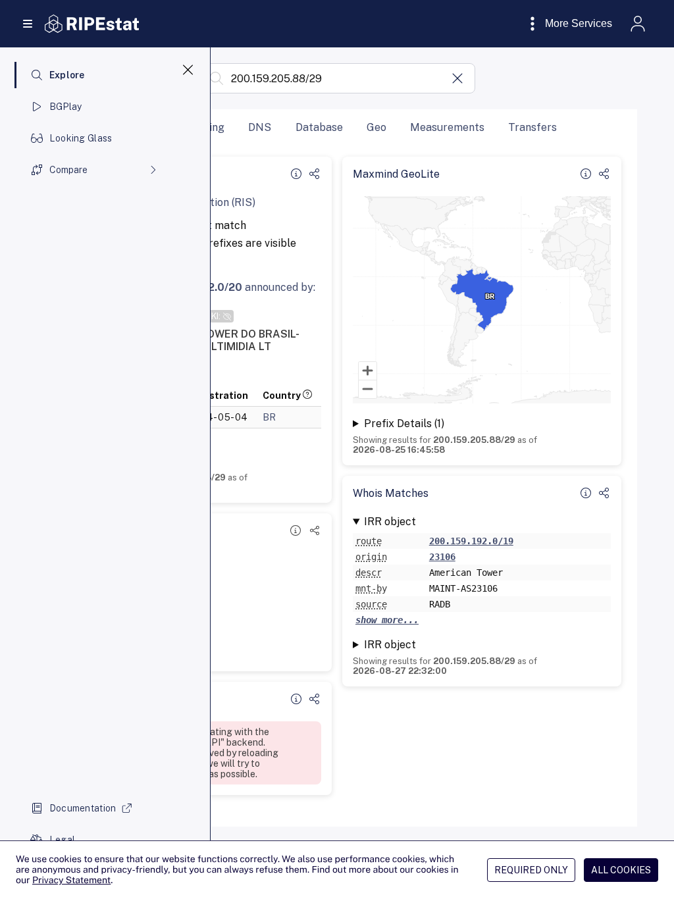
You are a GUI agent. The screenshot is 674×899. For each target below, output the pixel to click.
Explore (67, 75)
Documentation (83, 808)
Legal (62, 840)
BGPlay (65, 106)
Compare (68, 170)
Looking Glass (81, 138)
